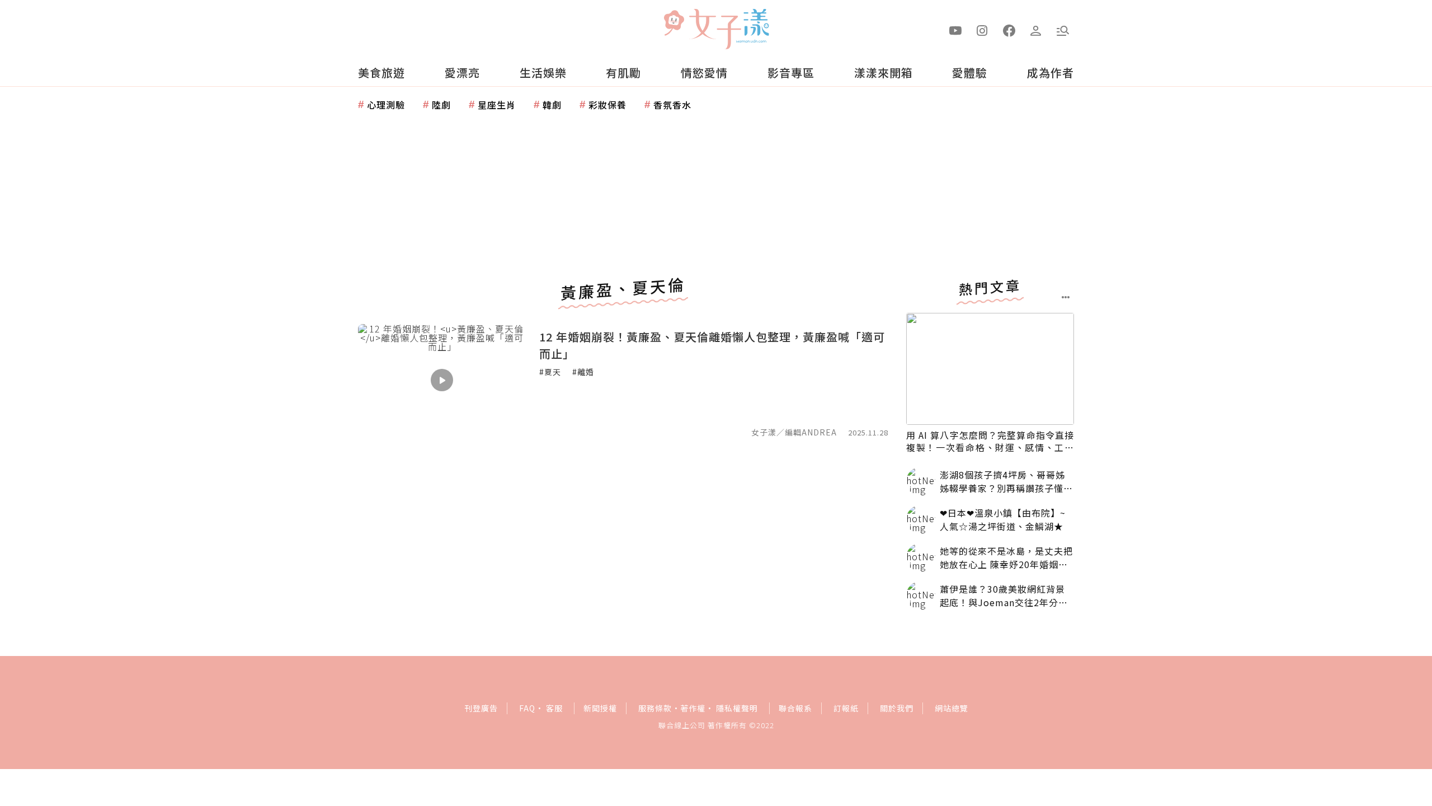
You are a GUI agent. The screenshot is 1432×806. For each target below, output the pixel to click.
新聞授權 (600, 708)
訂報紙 (846, 708)
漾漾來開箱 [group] (883, 72)
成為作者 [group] (1050, 72)
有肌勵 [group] (623, 72)
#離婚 (583, 371)
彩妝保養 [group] (607, 104)
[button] (1063, 29)
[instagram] (982, 29)
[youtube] (955, 29)
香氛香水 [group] (672, 104)
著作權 (692, 708)
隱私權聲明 (737, 708)
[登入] (1036, 29)
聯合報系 (795, 708)
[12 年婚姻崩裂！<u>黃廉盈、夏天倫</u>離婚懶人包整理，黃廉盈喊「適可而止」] (442, 380)
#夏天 (550, 371)
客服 (554, 708)
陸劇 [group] (441, 104)
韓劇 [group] (552, 104)
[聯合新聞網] (673, 24)
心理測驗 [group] (386, 104)
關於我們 (896, 708)
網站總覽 (951, 708)
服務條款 (655, 708)
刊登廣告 (481, 708)
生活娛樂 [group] (543, 72)
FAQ (527, 708)
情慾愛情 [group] (704, 72)
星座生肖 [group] (497, 104)
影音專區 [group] (790, 72)
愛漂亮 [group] (462, 72)
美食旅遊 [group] (381, 72)
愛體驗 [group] (969, 72)
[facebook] (1009, 29)
